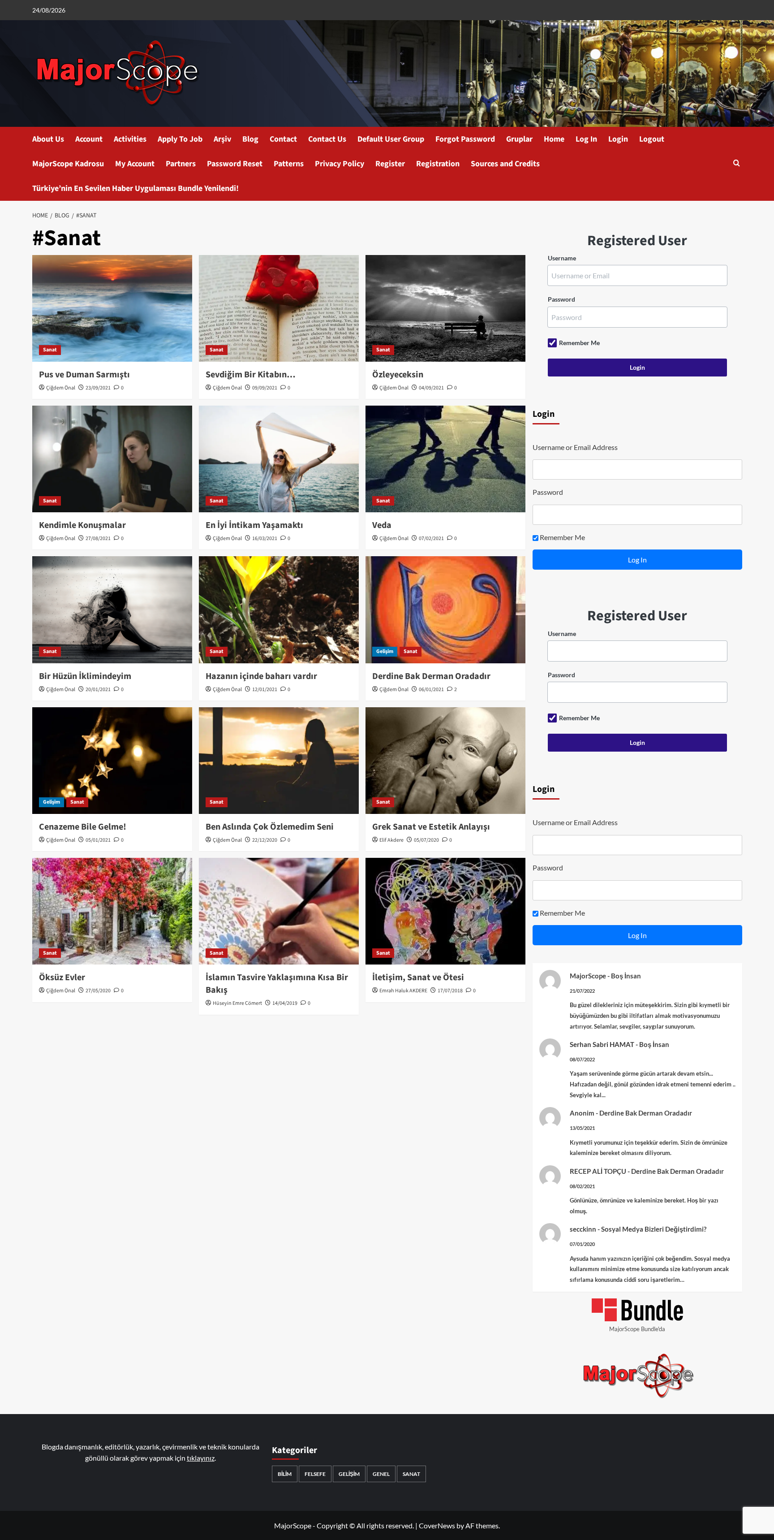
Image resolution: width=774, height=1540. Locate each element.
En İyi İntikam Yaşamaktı (254, 525)
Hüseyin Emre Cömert (237, 1003)
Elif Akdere (391, 840)
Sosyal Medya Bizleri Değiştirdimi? (653, 1229)
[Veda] (445, 459)
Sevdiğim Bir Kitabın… (251, 374)
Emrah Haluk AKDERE (403, 991)
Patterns (289, 163)
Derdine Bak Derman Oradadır (431, 676)
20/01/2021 (98, 689)
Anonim (582, 1113)
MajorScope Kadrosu (68, 163)
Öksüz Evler (62, 977)
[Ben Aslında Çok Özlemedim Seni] (279, 760)
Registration (438, 163)
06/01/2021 (431, 689)
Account (89, 139)
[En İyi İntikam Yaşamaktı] (279, 459)
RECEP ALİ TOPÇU (598, 1171)
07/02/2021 (431, 538)
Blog (250, 139)
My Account (135, 163)
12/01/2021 (264, 689)
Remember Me (579, 342)
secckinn (583, 1229)
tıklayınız (201, 1457)
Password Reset (234, 163)
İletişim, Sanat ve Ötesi (418, 977)
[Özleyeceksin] (445, 308)
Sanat (50, 350)
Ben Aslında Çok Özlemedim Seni (270, 827)
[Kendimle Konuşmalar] (112, 459)
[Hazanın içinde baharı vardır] (279, 609)
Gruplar (519, 139)
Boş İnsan (626, 976)
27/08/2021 (98, 538)
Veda (381, 525)
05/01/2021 (98, 840)
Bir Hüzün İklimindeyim (85, 676)
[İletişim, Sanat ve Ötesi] (445, 911)
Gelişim (384, 651)
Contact (283, 139)
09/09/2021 (264, 388)
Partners (181, 163)
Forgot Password (465, 139)
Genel (381, 1474)
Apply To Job (180, 139)
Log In (586, 139)
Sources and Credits (505, 163)
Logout (651, 139)
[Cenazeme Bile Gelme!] (112, 760)
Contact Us (327, 139)
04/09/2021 (431, 388)
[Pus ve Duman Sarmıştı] (112, 308)
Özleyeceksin (397, 374)
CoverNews (437, 1525)
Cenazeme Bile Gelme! (82, 827)
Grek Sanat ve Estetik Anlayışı (431, 827)
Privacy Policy (339, 163)
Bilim (285, 1474)
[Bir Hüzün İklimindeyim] (112, 609)
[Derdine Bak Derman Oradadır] (445, 609)
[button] (736, 164)
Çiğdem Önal (60, 388)
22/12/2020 (264, 840)
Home (554, 139)
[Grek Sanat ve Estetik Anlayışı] (445, 760)
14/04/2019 (284, 1003)
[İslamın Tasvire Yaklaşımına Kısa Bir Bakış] (279, 911)
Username (562, 258)
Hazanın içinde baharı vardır (261, 676)
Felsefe (315, 1474)
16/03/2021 (264, 538)
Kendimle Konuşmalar (82, 525)
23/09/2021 (98, 388)
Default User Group (390, 139)
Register (390, 163)
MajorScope (588, 976)
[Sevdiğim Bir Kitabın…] (279, 308)
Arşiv (222, 139)
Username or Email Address (575, 447)
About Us (48, 139)
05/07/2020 (426, 840)
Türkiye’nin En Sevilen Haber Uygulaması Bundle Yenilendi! (135, 188)
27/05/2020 (98, 991)
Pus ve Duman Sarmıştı (84, 374)
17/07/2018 (450, 991)
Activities (130, 139)
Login (618, 139)
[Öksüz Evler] (112, 911)
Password (561, 299)
